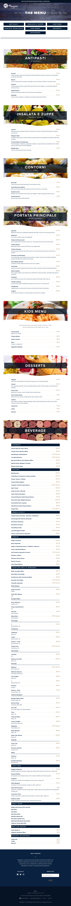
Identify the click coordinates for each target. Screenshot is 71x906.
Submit (50, 880)
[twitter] (21, 874)
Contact (50, 898)
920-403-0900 (46, 895)
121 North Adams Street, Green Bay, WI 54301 (31, 895)
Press (44, 898)
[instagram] (24, 874)
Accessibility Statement (35, 898)
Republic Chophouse (44, 1)
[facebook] (18, 874)
